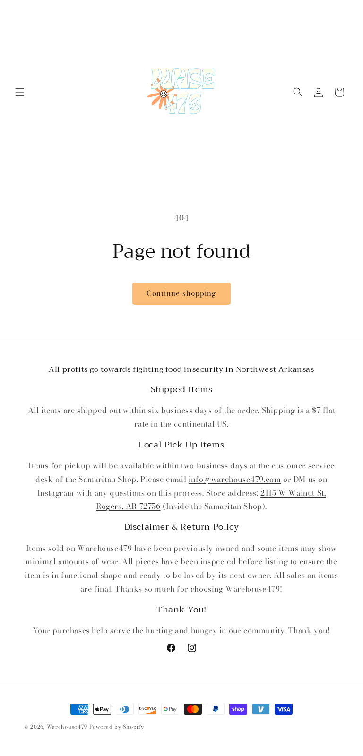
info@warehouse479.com (235, 479)
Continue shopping (181, 293)
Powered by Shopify (116, 726)
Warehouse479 (67, 726)
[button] (19, 92)
